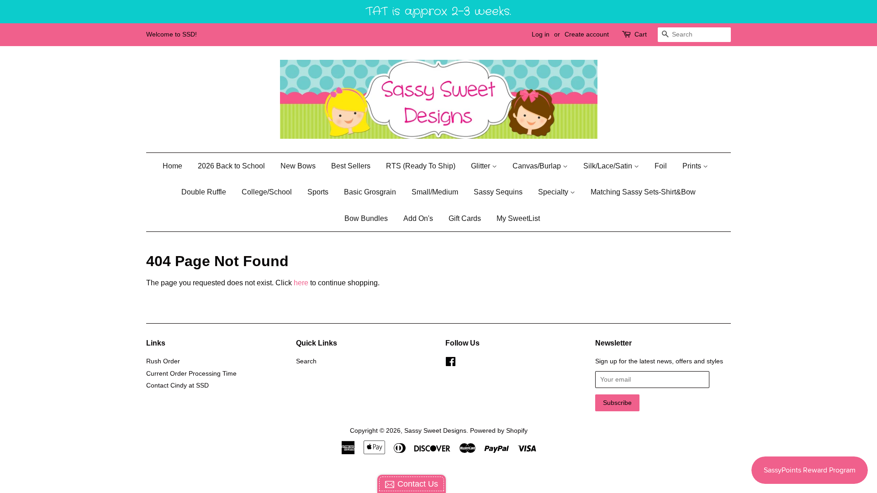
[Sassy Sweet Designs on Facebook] (450, 363)
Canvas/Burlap (537, 166)
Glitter (481, 166)
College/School (267, 192)
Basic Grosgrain (370, 192)
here (301, 283)
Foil (661, 166)
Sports (317, 192)
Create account (587, 34)
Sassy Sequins (498, 192)
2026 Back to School (231, 166)
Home (172, 166)
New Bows (298, 166)
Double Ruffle (203, 192)
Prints (692, 166)
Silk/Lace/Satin (608, 166)
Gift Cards (465, 218)
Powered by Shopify (499, 430)
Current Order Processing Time (191, 373)
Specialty (554, 192)
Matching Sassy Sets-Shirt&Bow (643, 192)
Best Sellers (350, 166)
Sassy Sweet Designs (435, 430)
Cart (640, 34)
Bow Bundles (366, 218)
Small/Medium (435, 192)
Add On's (418, 218)
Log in (540, 34)
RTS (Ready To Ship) (420, 166)
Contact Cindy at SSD (177, 385)
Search (306, 361)
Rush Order (163, 361)
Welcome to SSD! (171, 34)
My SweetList (518, 218)
